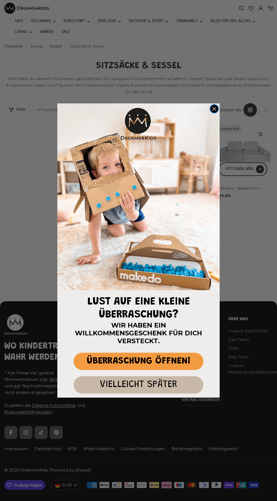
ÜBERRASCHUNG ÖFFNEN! (139, 361)
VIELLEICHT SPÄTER (138, 384)
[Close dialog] (214, 108)
